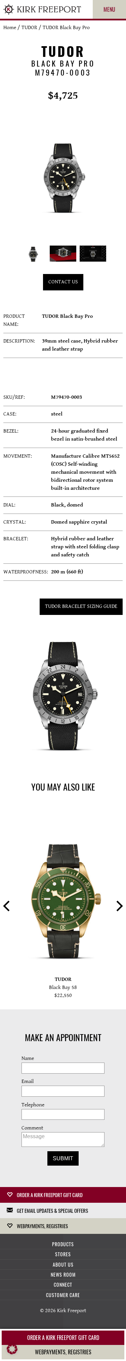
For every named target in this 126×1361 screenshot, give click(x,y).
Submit (63, 1158)
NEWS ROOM (63, 1274)
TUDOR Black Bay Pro (66, 27)
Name (28, 1058)
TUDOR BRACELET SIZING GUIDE (81, 606)
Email (28, 1081)
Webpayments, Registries (42, 1226)
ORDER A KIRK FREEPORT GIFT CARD (50, 1194)
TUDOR (29, 27)
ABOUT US (63, 1264)
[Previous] (7, 906)
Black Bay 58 (63, 987)
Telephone (33, 1105)
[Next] (118, 906)
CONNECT (63, 1284)
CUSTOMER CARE (63, 1294)
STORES (63, 1254)
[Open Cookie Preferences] (12, 1353)
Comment (32, 1128)
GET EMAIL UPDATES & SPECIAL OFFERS (52, 1210)
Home (9, 27)
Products (63, 1244)
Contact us (63, 282)
